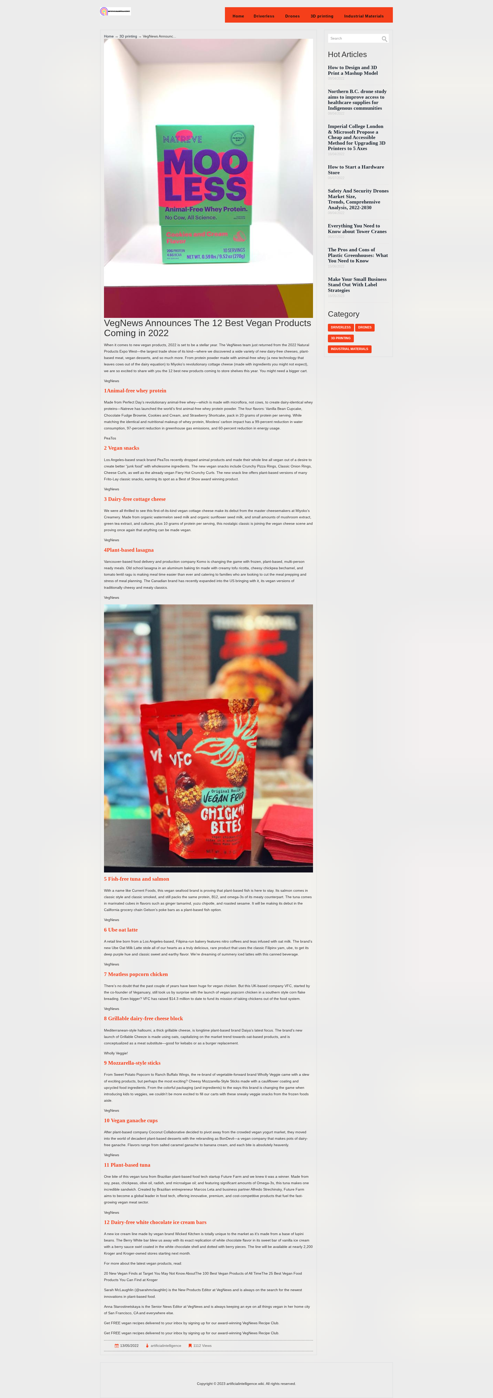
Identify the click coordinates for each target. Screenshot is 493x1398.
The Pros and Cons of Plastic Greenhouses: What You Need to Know (358, 255)
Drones (292, 16)
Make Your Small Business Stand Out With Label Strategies (357, 285)
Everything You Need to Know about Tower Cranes (357, 228)
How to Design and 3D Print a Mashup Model (353, 70)
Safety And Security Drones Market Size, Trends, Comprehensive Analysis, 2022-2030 (358, 199)
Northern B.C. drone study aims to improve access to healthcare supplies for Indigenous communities (357, 100)
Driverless (264, 16)
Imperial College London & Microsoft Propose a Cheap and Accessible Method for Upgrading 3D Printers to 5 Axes (356, 137)
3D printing (322, 16)
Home (238, 16)
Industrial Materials (364, 16)
